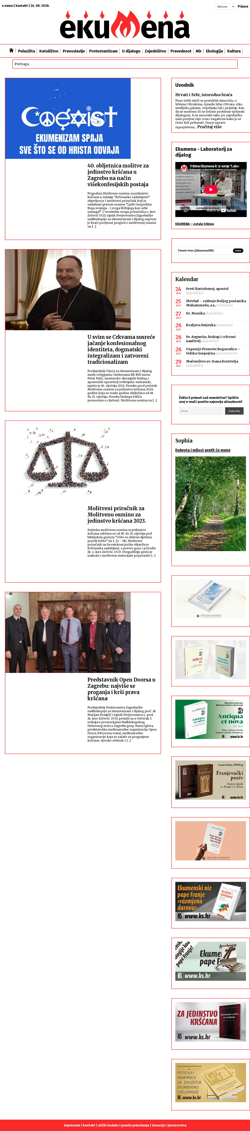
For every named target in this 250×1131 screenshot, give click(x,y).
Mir (199, 51)
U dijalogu (131, 51)
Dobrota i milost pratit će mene (202, 450)
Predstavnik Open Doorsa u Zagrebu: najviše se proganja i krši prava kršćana (121, 689)
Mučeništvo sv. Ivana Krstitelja (212, 361)
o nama (7, 6)
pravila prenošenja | (136, 1125)
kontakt (22, 6)
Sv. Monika (195, 313)
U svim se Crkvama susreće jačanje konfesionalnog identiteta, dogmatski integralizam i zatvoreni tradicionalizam (121, 349)
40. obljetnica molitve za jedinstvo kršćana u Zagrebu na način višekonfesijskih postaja (118, 175)
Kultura (234, 51)
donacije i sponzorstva (169, 1125)
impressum (72, 1125)
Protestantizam (103, 51)
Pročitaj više (209, 126)
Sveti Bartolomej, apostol (207, 289)
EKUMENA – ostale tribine (194, 224)
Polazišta (26, 51)
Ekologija (214, 51)
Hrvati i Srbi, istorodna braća (203, 94)
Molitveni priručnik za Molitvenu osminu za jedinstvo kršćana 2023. (116, 514)
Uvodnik (184, 85)
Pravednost (181, 51)
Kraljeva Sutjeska (200, 325)
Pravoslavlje (74, 51)
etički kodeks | (109, 1125)
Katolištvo (48, 51)
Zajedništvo (155, 51)
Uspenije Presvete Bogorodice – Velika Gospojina (213, 351)
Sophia (184, 441)
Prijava (243, 6)
